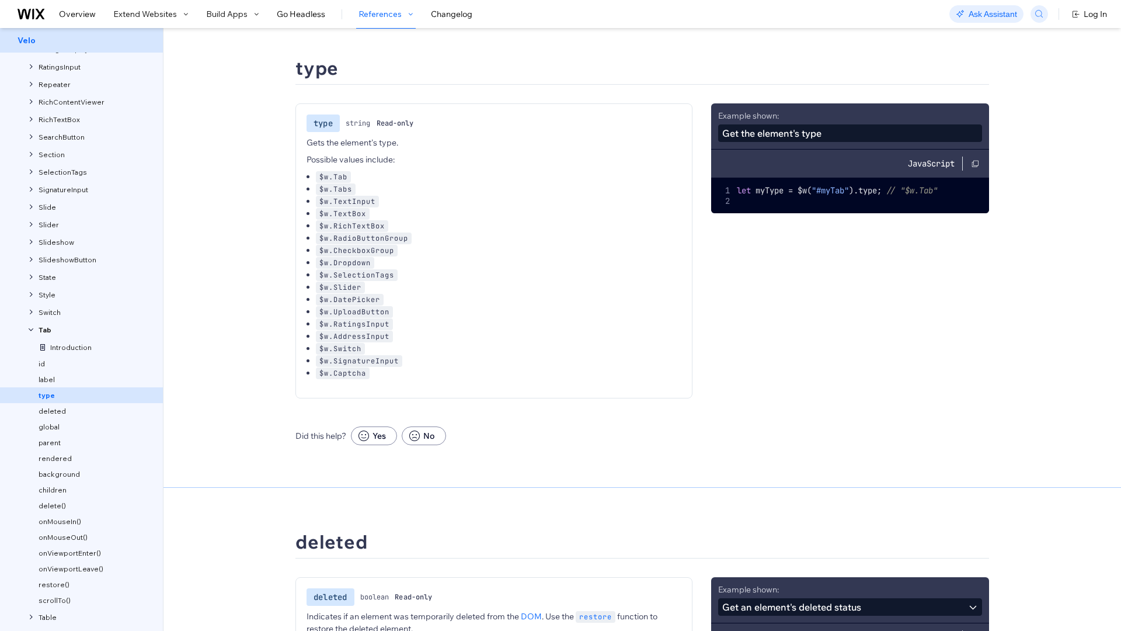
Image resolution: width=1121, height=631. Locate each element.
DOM (531, 616)
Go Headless (301, 14)
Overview (77, 14)
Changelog (451, 14)
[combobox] (850, 607)
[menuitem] (81, 40)
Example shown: (748, 115)
